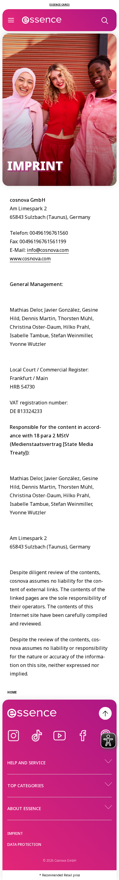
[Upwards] (105, 713)
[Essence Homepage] (42, 20)
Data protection (24, 844)
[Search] (104, 20)
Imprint (15, 833)
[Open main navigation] (11, 20)
